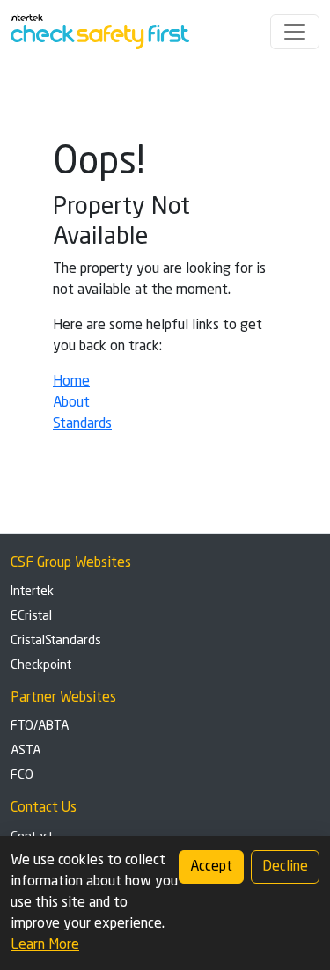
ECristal (31, 616)
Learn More (45, 945)
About (71, 403)
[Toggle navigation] (294, 31)
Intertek (32, 591)
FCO (22, 775)
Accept (211, 867)
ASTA (25, 751)
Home (71, 382)
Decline (285, 867)
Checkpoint (41, 665)
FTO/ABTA (40, 726)
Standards (82, 424)
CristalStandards (56, 641)
